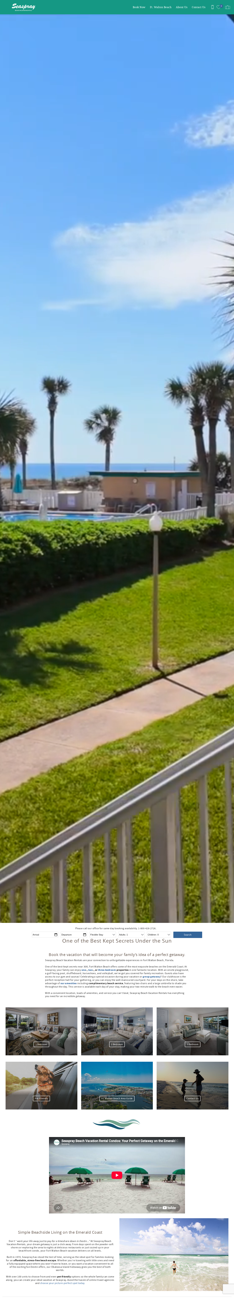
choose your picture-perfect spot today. (62, 1283)
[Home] (24, 7)
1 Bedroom (41, 1044)
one (84, 970)
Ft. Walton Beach (161, 7)
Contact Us (198, 7)
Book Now (139, 7)
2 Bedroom (117, 1044)
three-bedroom (107, 970)
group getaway (151, 976)
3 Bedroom (193, 1044)
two (90, 970)
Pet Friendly (41, 1098)
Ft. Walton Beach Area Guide (117, 1098)
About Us (181, 7)
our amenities (68, 983)
